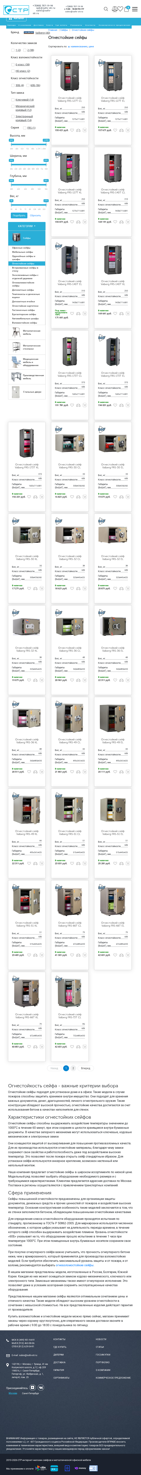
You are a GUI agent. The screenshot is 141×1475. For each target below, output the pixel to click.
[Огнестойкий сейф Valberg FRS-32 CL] (70, 534)
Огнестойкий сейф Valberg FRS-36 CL (70, 649)
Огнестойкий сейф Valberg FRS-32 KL (27, 649)
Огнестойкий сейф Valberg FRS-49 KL (27, 833)
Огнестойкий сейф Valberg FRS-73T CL (70, 1016)
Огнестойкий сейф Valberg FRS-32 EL (112, 558)
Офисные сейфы (21, 247)
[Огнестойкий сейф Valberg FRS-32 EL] (113, 534)
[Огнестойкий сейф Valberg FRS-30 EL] (113, 443)
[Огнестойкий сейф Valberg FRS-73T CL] (70, 993)
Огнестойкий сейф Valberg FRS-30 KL (27, 558)
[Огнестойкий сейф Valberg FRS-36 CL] (70, 626)
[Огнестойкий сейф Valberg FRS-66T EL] (113, 901)
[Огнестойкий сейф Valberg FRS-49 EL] (113, 718)
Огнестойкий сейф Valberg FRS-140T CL (113, 191)
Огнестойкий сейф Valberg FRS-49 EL (112, 741)
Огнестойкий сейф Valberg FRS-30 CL (70, 466)
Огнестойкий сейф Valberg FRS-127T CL (70, 99)
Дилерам (58, 1354)
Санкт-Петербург (30, 1393)
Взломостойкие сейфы (24, 322)
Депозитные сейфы (23, 289)
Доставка (39, 25)
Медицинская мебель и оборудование (31, 362)
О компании (24, 25)
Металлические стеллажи (32, 347)
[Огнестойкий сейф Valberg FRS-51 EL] (113, 809)
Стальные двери (32, 391)
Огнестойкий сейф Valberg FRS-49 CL (70, 741)
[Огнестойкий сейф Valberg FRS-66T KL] (27, 993)
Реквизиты (76, 25)
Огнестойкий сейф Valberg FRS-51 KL (27, 924)
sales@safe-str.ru (28, 1355)
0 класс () (23, 64)
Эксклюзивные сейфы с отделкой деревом (25, 276)
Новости (101, 1339)
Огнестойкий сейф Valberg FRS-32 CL (70, 558)
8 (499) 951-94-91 (26, 1340)
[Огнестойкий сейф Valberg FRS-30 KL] (27, 534)
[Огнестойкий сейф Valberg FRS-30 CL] (70, 443)
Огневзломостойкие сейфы (23, 284)
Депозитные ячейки (23, 301)
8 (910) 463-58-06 (26, 1343)
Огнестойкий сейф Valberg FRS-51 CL (70, 833)
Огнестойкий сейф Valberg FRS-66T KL (27, 1016)
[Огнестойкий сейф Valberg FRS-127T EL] (113, 76)
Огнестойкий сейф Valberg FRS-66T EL (112, 924)
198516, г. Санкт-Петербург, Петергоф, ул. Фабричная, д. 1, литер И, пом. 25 (28, 1374)
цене (91, 46)
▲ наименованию (78, 46)
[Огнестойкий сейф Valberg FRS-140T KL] (113, 260)
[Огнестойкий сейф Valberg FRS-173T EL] (113, 351)
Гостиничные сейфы (23, 310)
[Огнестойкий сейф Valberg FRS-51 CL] (70, 809)
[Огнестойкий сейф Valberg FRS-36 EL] (113, 626)
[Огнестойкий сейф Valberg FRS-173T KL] (27, 443)
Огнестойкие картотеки (25, 305)
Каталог (19, 18)
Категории (25, 226)
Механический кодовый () (25, 108)
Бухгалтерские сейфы (24, 314)
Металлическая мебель (31, 332)
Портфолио (103, 1362)
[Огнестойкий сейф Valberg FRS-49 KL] (27, 809)
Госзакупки (103, 1354)
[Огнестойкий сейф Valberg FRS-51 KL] (27, 901)
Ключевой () (25, 99)
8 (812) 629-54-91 (25, 1346)
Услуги (49, 25)
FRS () (31, 127)
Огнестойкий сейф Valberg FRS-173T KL (27, 466)
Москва (13, 1393)
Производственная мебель (33, 377)
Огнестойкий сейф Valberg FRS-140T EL (70, 283)
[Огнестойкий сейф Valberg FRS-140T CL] (113, 168)
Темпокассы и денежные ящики (26, 296)
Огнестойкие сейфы (23, 263)
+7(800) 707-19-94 (43, 5)
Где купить (61, 25)
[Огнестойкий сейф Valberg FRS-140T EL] (70, 260)
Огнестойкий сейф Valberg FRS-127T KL (70, 191)
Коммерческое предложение (115, 25)
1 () (18, 50)
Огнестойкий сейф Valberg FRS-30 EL (112, 466)
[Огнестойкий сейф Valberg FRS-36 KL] (27, 718)
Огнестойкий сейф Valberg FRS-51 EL (112, 833)
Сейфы (27, 238)
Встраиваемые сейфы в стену (25, 269)
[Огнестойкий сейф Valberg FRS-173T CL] (70, 351)
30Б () (20, 85)
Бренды (12, 25)
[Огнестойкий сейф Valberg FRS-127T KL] (70, 168)
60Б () (35, 85)
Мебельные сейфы (22, 252)
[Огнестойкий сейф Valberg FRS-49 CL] (70, 718)
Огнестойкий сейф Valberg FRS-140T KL (113, 283)
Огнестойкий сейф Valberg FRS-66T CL (70, 924)
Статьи (100, 1347)
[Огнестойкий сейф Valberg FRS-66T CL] (70, 901)
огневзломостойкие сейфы (75, 1265)
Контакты (90, 25)
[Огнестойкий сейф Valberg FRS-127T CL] (70, 76)
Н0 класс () (23, 71)
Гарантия (58, 1370)
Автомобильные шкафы (25, 318)
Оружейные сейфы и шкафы (23, 258)
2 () (30, 50)
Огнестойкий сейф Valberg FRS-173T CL (70, 374)
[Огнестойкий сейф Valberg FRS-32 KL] (27, 626)
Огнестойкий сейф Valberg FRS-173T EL (113, 374)
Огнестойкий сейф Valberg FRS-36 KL (27, 741)
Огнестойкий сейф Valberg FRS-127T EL (113, 99)
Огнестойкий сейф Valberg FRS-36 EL (112, 649)
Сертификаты (61, 1378)
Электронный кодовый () (24, 118)
